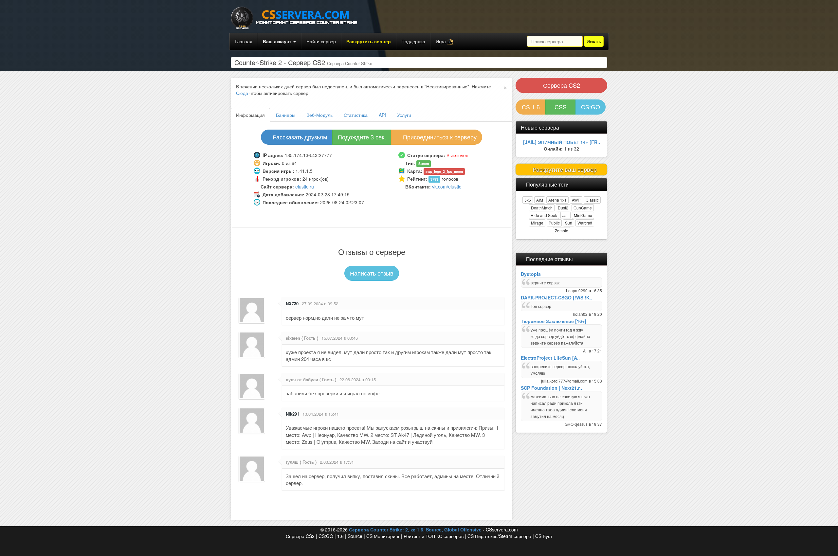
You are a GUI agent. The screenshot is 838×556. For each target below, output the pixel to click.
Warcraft (584, 222)
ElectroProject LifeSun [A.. (550, 357)
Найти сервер (321, 41)
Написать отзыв (371, 273)
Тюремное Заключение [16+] (553, 321)
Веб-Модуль (319, 115)
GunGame (583, 207)
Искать (594, 41)
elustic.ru (304, 186)
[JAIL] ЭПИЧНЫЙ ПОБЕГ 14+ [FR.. (561, 142)
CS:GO (590, 106)
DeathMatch (542, 207)
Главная (243, 41)
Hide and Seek (544, 215)
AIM (539, 200)
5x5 (527, 200)
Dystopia (531, 274)
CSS (561, 106)
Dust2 (563, 207)
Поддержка (413, 41)
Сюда (242, 93)
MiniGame (583, 215)
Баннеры (285, 115)
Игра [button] (441, 41)
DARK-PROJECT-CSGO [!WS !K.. (556, 297)
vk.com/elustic (446, 186)
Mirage (537, 222)
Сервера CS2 (561, 85)
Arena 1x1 (557, 200)
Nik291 (292, 414)
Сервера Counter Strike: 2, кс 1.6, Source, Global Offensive (415, 529)
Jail (565, 215)
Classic (592, 200)
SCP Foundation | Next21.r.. (551, 388)
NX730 (292, 303)
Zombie (561, 230)
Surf (568, 222)
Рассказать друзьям (299, 137)
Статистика (356, 115)
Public (554, 222)
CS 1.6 (531, 106)
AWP (576, 200)
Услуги (404, 115)
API (382, 115)
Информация (250, 115)
